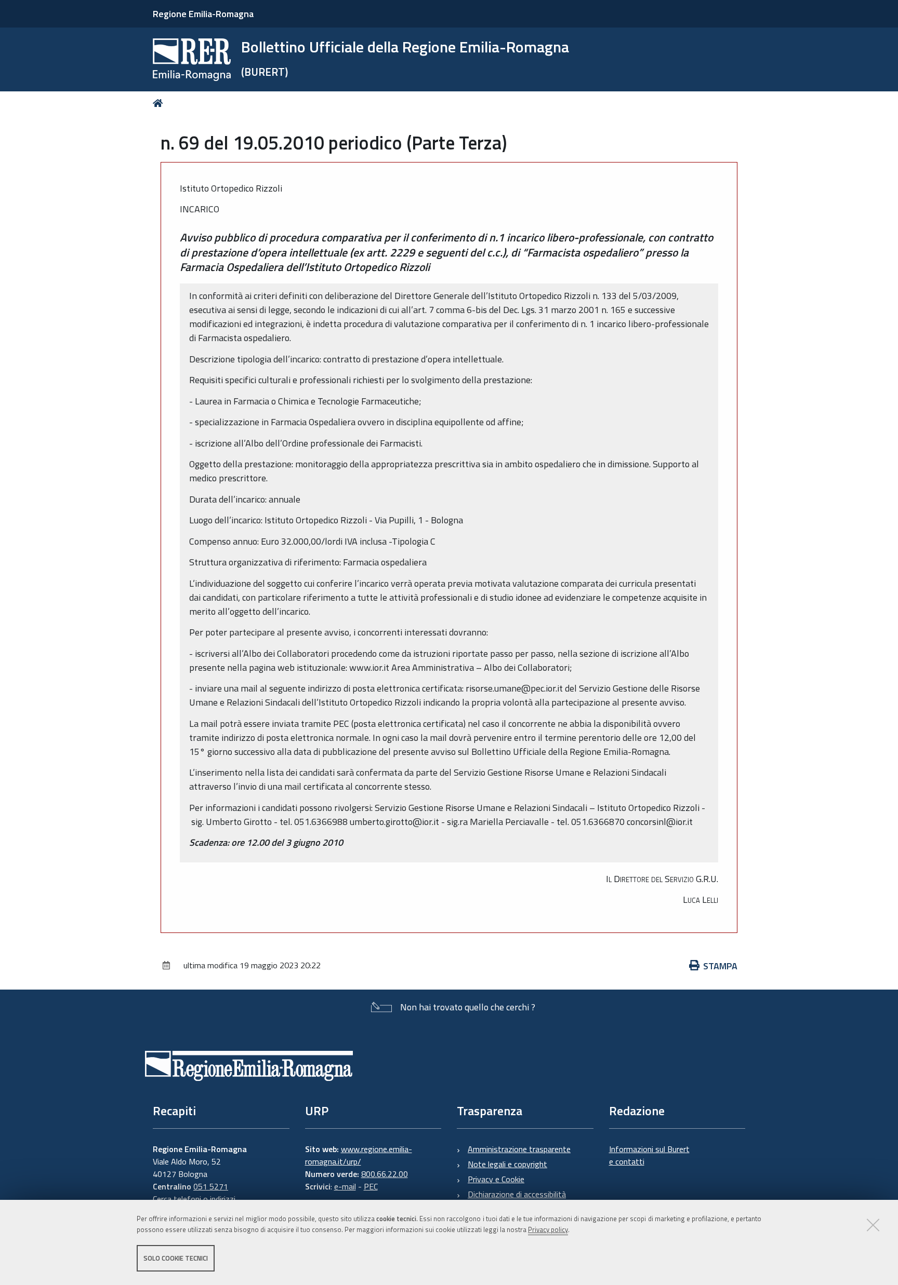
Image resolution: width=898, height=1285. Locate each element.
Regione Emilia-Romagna (203, 14)
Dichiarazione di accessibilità (517, 1194)
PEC (371, 1186)
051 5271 (210, 1186)
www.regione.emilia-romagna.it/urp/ (358, 1155)
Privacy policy (548, 1229)
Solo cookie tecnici (175, 1258)
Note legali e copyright (507, 1164)
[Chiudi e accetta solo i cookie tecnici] (873, 1224)
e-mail (345, 1186)
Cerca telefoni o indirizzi (194, 1199)
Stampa (720, 966)
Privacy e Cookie (496, 1179)
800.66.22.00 (384, 1174)
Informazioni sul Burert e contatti (649, 1155)
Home (160, 103)
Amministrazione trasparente (519, 1149)
